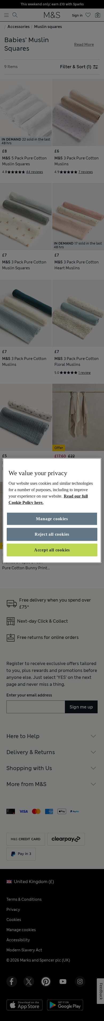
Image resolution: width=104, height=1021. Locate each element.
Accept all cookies (52, 549)
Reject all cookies (52, 534)
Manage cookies (52, 518)
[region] (52, 510)
